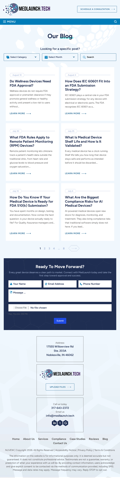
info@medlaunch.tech (60, 415)
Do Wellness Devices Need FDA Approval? (32, 94)
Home (16, 439)
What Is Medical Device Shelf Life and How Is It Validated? (87, 152)
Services (43, 439)
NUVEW (9, 450)
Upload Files (58, 387)
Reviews (94, 439)
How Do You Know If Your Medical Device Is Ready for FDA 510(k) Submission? (32, 212)
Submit (60, 320)
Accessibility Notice (66, 450)
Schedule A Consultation (95, 9)
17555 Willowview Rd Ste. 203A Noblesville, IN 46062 (60, 351)
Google (65, 423)
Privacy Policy (85, 450)
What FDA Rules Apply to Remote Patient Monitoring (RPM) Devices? (32, 152)
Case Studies (77, 439)
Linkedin (54, 423)
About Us (29, 439)
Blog (105, 439)
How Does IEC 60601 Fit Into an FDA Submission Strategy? (87, 94)
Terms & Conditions (104, 450)
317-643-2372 (60, 408)
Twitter (60, 423)
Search (115, 21)
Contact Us (60, 443)
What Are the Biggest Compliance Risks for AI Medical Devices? (87, 212)
